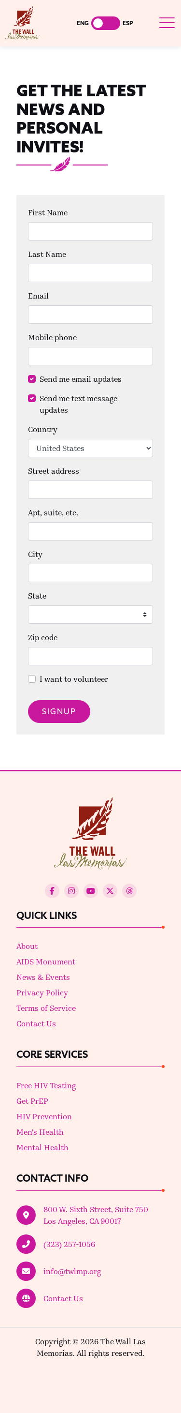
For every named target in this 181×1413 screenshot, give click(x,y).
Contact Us (36, 1023)
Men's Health (40, 1132)
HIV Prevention (44, 1116)
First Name (48, 212)
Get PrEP (32, 1101)
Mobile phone (52, 337)
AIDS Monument (45, 961)
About (27, 946)
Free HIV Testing (46, 1085)
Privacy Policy (42, 992)
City (35, 554)
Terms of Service (46, 1008)
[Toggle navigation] (167, 23)
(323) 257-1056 (69, 1244)
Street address (53, 471)
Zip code (42, 637)
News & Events (43, 977)
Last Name (47, 254)
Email (38, 295)
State (37, 595)
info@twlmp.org (72, 1271)
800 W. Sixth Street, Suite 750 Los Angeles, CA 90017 (95, 1215)
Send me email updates (81, 379)
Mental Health (42, 1147)
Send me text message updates (78, 404)
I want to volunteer (74, 679)
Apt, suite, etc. (53, 512)
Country (42, 429)
